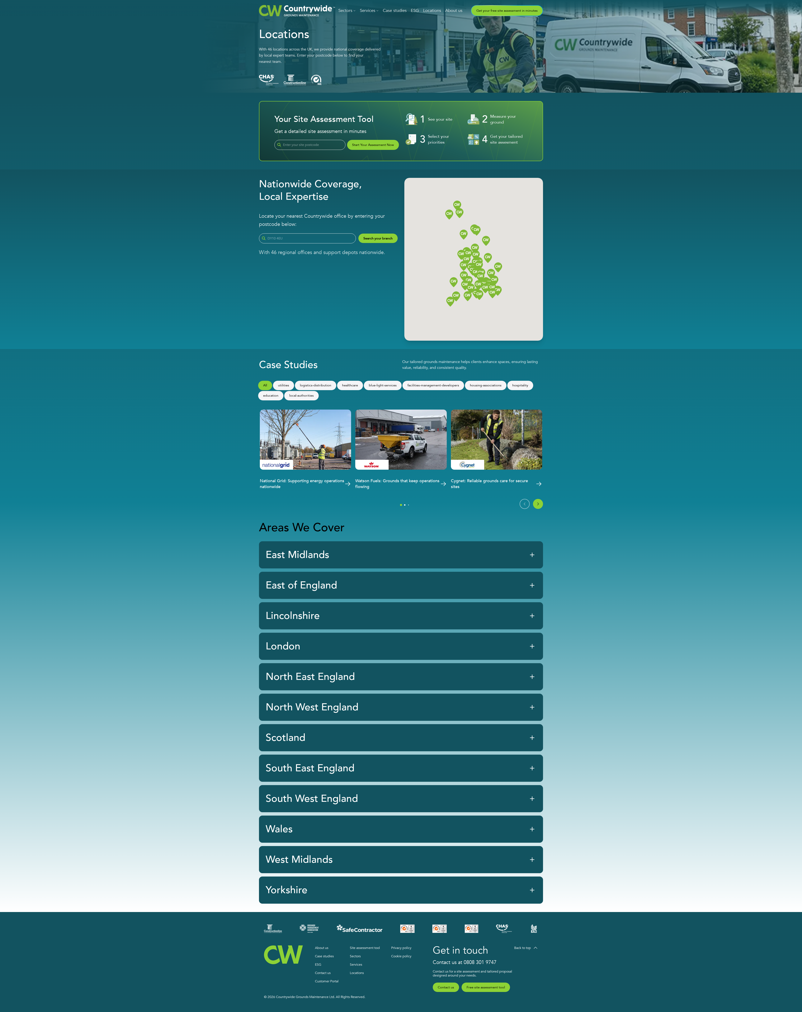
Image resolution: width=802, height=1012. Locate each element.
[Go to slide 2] (405, 505)
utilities (283, 385)
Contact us (323, 973)
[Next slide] (538, 504)
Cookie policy (401, 956)
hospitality (520, 385)
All (265, 385)
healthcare (350, 385)
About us (453, 10)
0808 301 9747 (480, 962)
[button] (491, 274)
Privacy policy (401, 948)
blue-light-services (383, 385)
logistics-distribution (315, 385)
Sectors (345, 10)
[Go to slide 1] (401, 505)
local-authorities (301, 395)
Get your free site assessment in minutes (507, 10)
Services (367, 10)
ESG (415, 10)
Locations (432, 10)
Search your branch (378, 238)
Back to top (522, 948)
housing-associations (485, 385)
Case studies (395, 10)
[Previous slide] (525, 504)
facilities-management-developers (433, 385)
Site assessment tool (365, 948)
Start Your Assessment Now (373, 145)
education (270, 395)
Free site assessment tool (486, 987)
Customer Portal (327, 981)
